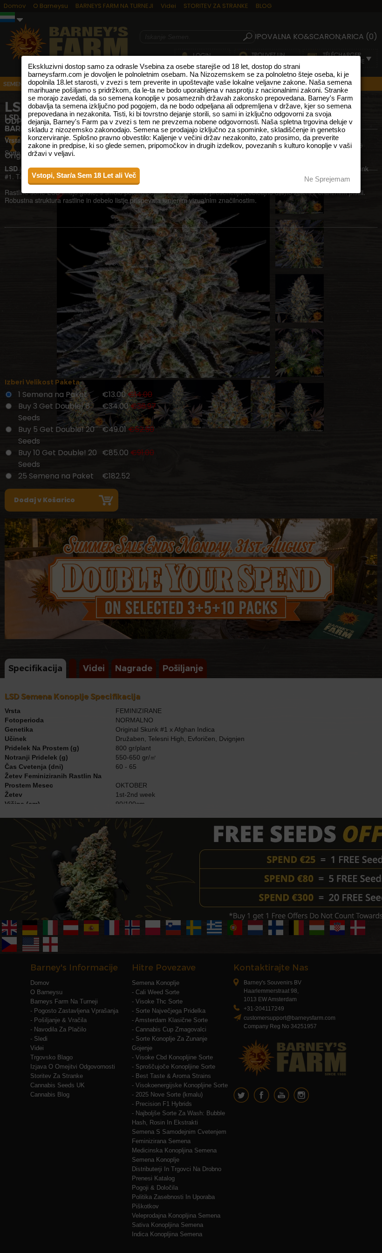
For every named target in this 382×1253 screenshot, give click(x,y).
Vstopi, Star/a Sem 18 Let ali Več (84, 175)
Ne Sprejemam (327, 179)
